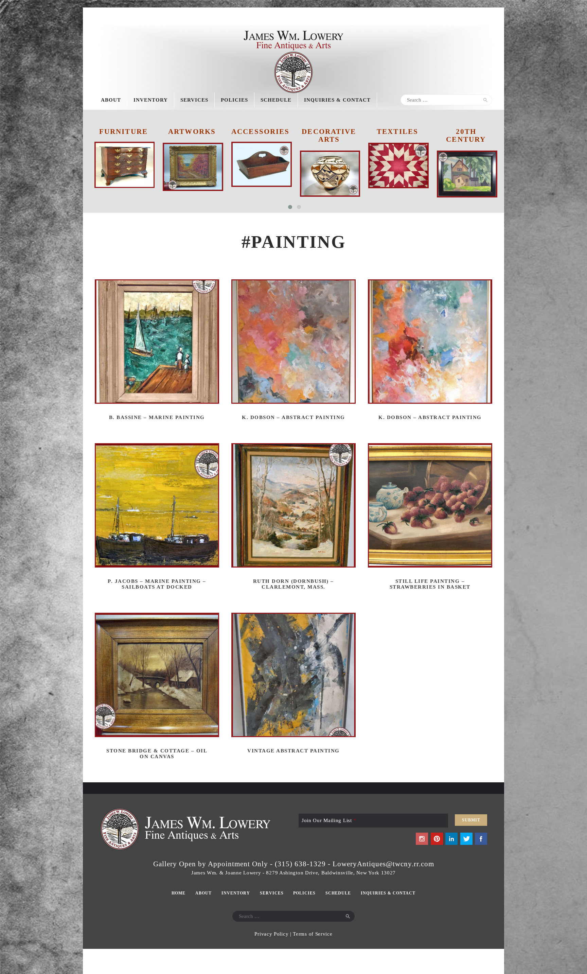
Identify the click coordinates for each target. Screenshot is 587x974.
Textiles (329, 131)
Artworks (123, 131)
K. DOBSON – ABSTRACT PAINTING (293, 417)
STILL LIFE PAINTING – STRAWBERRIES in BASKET (430, 584)
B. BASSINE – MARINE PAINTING (157, 417)
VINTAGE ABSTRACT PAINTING (293, 750)
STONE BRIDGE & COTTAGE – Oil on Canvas (156, 753)
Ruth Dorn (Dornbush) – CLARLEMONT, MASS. (293, 584)
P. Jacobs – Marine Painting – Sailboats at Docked (157, 584)
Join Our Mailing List (329, 820)
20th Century (397, 135)
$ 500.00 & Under (465, 135)
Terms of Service (312, 934)
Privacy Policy (271, 934)
